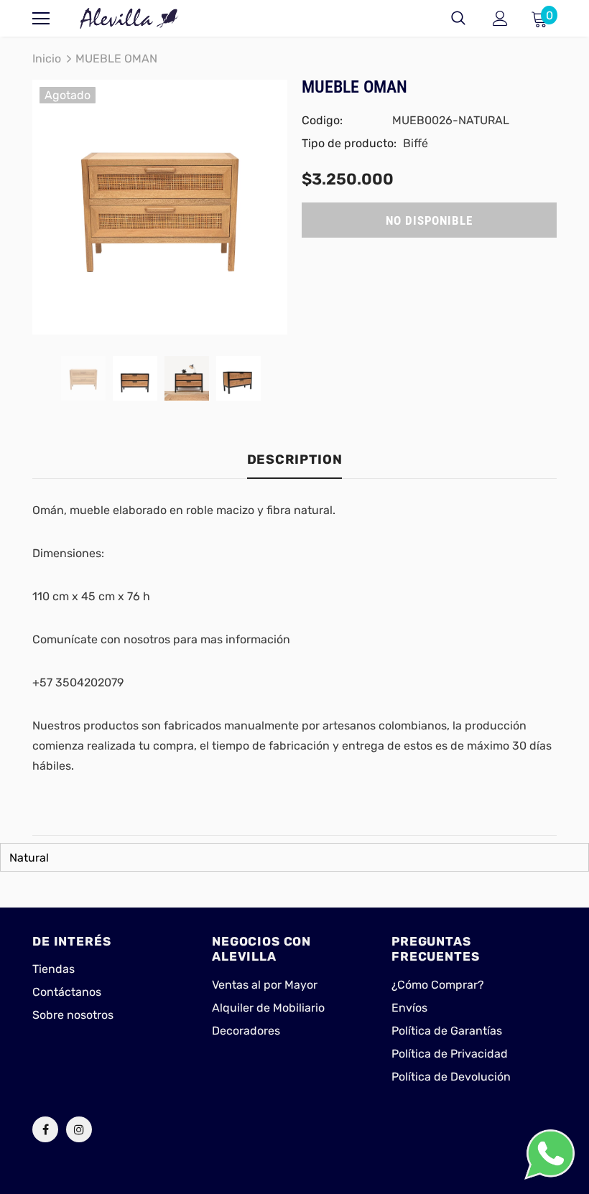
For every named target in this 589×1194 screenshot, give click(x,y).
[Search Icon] (458, 18)
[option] (159, 207)
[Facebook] (45, 1129)
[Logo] (129, 18)
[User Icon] (500, 18)
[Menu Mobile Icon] (41, 18)
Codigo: (322, 120)
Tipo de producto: (349, 143)
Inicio (46, 58)
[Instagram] (79, 1129)
